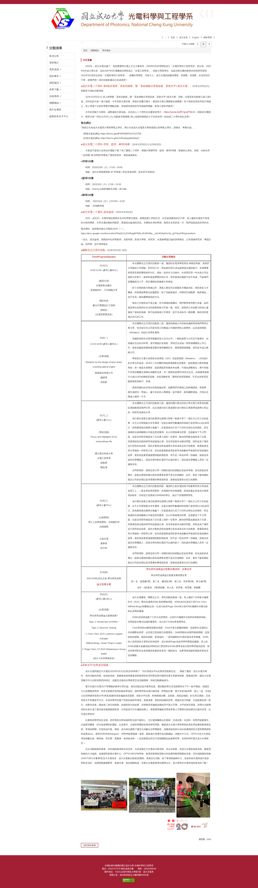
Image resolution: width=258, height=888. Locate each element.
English (195, 37)
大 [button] (209, 44)
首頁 (173, 37)
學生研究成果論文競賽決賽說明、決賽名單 (169, 569)
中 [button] (203, 44)
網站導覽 (208, 37)
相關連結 (95, 50)
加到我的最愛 (89, 845)
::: (165, 37)
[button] (61, 69)
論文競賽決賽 (104, 584)
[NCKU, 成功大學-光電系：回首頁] (121, 19)
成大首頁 (183, 37)
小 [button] (198, 44)
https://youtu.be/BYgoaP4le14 (179, 112)
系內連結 (106, 50)
